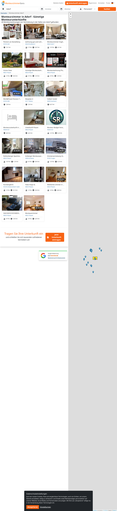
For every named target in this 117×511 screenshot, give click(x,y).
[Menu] (113, 3)
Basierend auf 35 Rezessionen (56, 258)
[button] (99, 249)
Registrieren (93, 3)
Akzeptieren (32, 507)
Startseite (4, 13)
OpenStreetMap (93, 510)
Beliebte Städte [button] (58, 3)
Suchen (107, 9)
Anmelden (101, 3)
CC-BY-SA (105, 510)
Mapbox (115, 510)
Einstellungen (45, 507)
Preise (108, 3)
